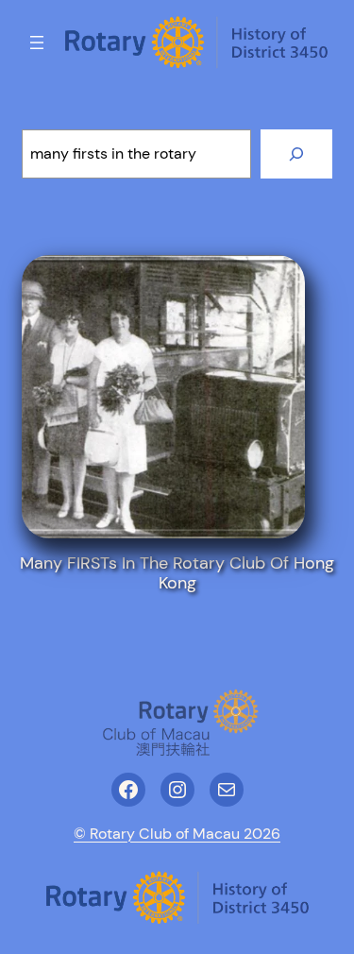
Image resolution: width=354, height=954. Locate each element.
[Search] (296, 154)
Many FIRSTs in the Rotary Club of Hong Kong (177, 573)
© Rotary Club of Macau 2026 (177, 833)
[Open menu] (36, 42)
